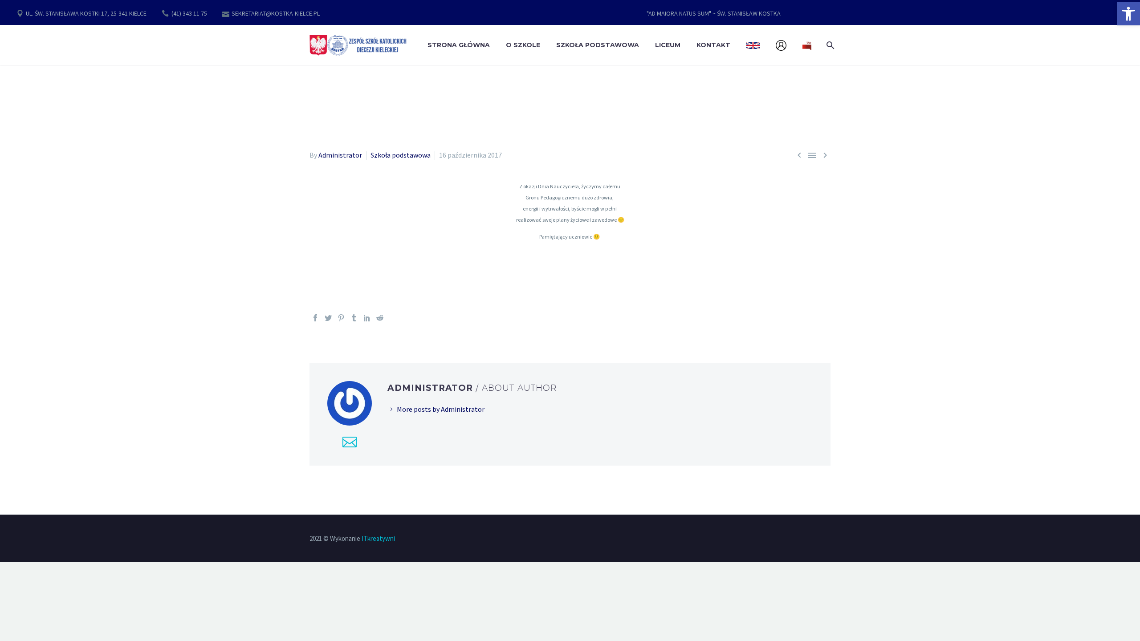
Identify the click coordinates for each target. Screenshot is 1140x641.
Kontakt (713, 45)
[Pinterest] (341, 317)
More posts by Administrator (440, 409)
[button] (1128, 13)
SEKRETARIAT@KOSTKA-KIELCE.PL (276, 13)
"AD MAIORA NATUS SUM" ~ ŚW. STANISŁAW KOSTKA (714, 13)
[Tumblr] (354, 317)
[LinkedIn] (366, 317)
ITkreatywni (378, 538)
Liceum (667, 45)
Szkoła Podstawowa (597, 45)
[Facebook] (315, 317)
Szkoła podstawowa (400, 154)
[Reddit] (379, 317)
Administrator (340, 154)
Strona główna (459, 45)
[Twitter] (328, 317)
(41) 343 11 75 (189, 13)
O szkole (523, 45)
